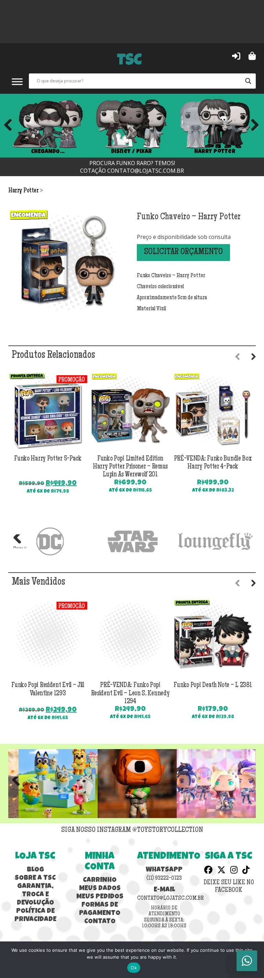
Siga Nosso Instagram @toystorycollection (132, 830)
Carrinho (100, 880)
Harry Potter (214, 151)
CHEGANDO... (47, 151)
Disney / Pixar (131, 151)
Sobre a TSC (35, 878)
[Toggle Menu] (17, 81)
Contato (100, 921)
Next (252, 125)
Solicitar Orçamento (183, 252)
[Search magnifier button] (248, 81)
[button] (236, 55)
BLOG (35, 870)
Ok (134, 967)
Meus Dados (100, 888)
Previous (8, 125)
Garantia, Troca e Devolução (35, 895)
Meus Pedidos (99, 897)
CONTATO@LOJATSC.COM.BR (145, 170)
